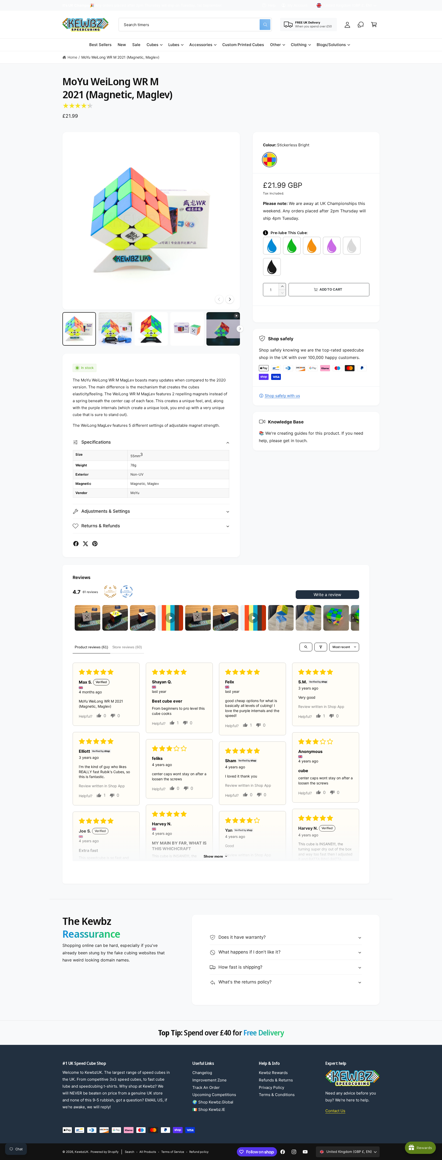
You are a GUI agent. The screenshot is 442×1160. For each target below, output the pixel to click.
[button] (374, 24)
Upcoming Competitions (214, 1094)
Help (272, 5)
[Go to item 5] (198, 618)
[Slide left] (219, 299)
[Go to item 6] (225, 618)
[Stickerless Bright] (269, 159)
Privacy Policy (271, 1087)
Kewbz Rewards (273, 1072)
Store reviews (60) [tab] (127, 647)
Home (72, 57)
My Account (297, 5)
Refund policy (198, 1152)
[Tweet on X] (85, 543)
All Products (147, 1152)
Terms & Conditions (277, 1094)
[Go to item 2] (115, 618)
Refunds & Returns (276, 1080)
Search (129, 1152)
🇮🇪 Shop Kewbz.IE (208, 1109)
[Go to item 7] (253, 618)
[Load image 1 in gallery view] (79, 329)
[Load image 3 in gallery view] (151, 329)
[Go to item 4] (170, 618)
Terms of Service (172, 1152)
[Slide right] (230, 299)
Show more (213, 856)
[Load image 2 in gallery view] (115, 329)
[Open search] (306, 647)
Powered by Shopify (104, 1152)
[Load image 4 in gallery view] (187, 329)
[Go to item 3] (143, 618)
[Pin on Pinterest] (95, 543)
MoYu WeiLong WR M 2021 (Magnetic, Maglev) (120, 57)
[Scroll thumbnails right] (353, 618)
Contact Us (335, 1110)
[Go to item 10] (336, 618)
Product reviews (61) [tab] (91, 647)
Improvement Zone (209, 1080)
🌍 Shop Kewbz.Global (212, 1102)
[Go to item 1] (87, 618)
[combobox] (195, 24)
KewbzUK (82, 1152)
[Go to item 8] (281, 618)
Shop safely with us (282, 395)
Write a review (327, 594)
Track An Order (206, 1087)
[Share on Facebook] (76, 543)
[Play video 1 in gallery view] (223, 329)
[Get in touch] (360, 24)
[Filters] (320, 647)
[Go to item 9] (308, 618)
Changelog (202, 1072)
